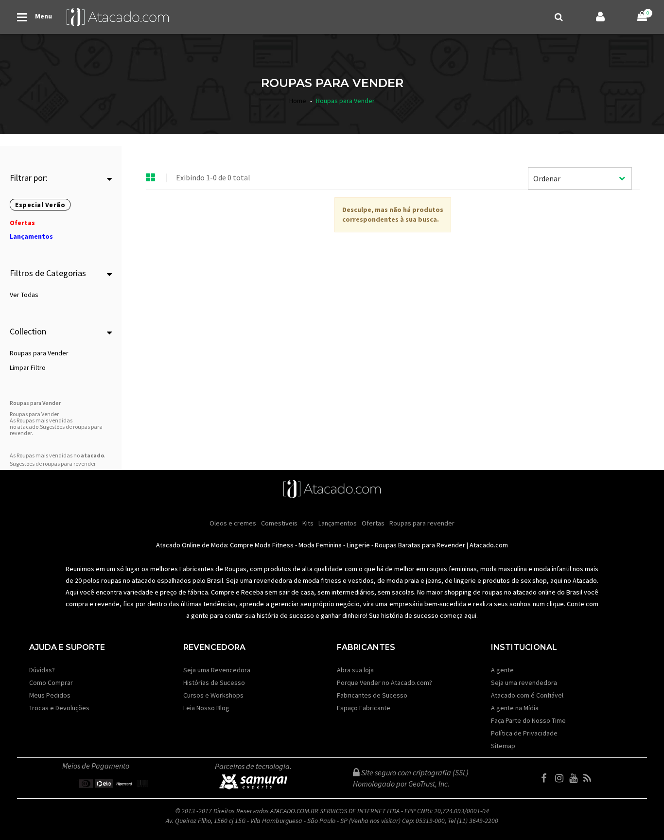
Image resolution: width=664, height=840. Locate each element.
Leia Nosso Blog (206, 707)
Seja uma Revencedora (216, 669)
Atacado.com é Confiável (527, 695)
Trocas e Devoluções (59, 707)
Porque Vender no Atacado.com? (384, 682)
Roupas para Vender (39, 353)
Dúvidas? (42, 669)
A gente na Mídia (515, 707)
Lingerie (358, 545)
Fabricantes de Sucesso (372, 695)
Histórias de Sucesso (214, 682)
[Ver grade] (151, 178)
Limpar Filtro (28, 367)
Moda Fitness (274, 545)
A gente (502, 669)
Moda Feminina (320, 545)
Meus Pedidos (49, 695)
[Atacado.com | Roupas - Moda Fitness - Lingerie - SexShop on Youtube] (575, 778)
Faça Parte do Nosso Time (528, 720)
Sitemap (503, 745)
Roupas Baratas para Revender (420, 545)
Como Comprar (51, 682)
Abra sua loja (355, 669)
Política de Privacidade (524, 733)
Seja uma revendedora (524, 682)
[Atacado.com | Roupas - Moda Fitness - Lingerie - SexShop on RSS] (589, 778)
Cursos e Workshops (213, 695)
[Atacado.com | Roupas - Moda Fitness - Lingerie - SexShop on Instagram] (561, 778)
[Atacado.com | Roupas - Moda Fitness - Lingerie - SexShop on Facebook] (547, 778)
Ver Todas (24, 294)
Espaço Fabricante (363, 707)
